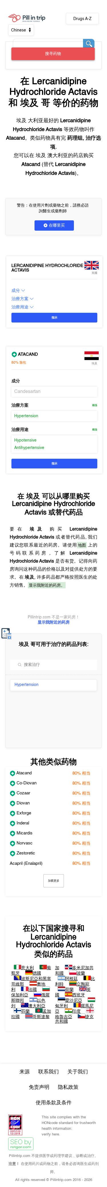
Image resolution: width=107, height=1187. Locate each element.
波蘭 (80, 973)
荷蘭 (69, 990)
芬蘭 (25, 1011)
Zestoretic (25, 853)
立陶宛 (82, 984)
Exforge (23, 813)
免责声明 (39, 1087)
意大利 (27, 968)
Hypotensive (25, 440)
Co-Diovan (26, 783)
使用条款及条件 (54, 1102)
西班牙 (78, 995)
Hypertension (26, 416)
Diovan (22, 803)
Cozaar (22, 793)
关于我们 (77, 1072)
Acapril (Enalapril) (26, 863)
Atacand (27, 354)
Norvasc (24, 843)
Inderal (22, 823)
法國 (32, 990)
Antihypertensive (29, 448)
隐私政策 (68, 1087)
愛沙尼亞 (73, 1000)
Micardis (24, 833)
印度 (76, 1011)
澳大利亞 (36, 1006)
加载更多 (53, 880)
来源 (24, 1072)
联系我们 (48, 1072)
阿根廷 (71, 979)
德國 (37, 973)
